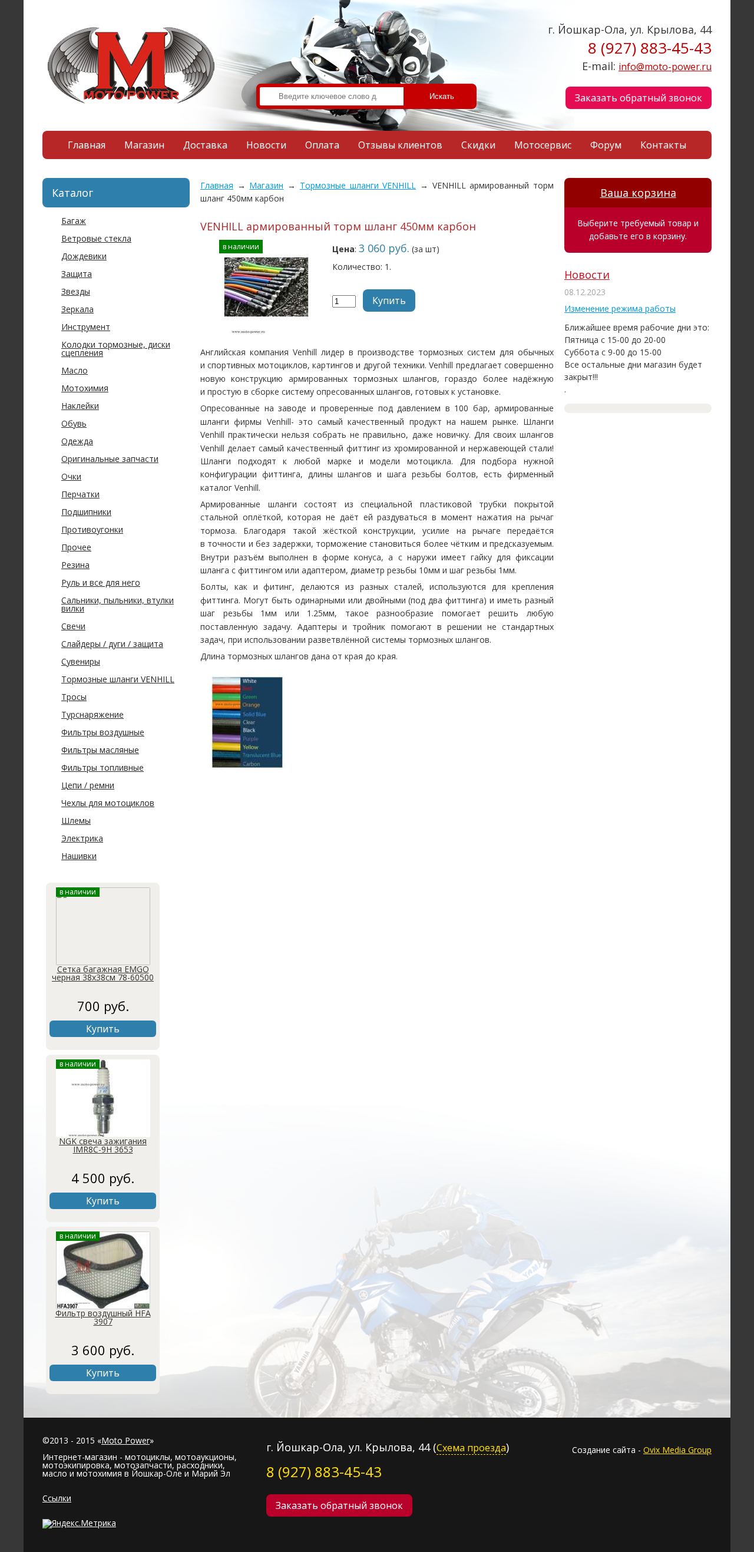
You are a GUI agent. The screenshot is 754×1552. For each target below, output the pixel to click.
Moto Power (125, 1440)
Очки (71, 476)
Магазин (144, 144)
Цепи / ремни (87, 785)
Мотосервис (542, 144)
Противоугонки (92, 529)
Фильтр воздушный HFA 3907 (103, 1317)
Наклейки (80, 405)
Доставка (205, 144)
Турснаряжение (92, 714)
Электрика (82, 838)
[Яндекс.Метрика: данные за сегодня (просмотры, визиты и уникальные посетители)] (79, 1523)
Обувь (74, 423)
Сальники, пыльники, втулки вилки (117, 604)
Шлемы (76, 820)
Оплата (322, 144)
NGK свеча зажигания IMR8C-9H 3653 (103, 1145)
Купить (103, 1028)
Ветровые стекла (96, 238)
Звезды (75, 291)
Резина (75, 564)
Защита (76, 273)
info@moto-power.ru (665, 66)
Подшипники (86, 511)
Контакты (663, 144)
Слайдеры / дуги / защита (112, 643)
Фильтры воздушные (102, 732)
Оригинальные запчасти (109, 458)
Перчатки (80, 494)
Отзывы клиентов (400, 144)
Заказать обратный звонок (638, 97)
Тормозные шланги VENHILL (117, 679)
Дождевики (84, 256)
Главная (86, 144)
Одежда (77, 441)
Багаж (73, 220)
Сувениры (80, 661)
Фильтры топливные (102, 767)
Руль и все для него (100, 582)
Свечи (73, 626)
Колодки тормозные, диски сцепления (115, 348)
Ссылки (56, 1498)
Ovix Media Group (677, 1449)
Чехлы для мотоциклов (107, 802)
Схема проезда (471, 1447)
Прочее (76, 547)
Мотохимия (84, 388)
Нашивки (79, 855)
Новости (266, 144)
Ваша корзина (638, 193)
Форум (605, 144)
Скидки (478, 144)
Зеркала (77, 309)
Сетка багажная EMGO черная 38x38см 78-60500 (103, 973)
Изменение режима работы (620, 308)
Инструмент (85, 326)
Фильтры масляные (100, 749)
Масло (74, 370)
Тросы (74, 696)
